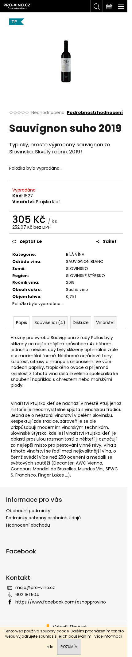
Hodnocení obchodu (28, 525)
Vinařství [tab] (105, 322)
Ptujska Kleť (48, 202)
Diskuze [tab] (81, 322)
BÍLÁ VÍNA (75, 254)
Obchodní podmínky (28, 511)
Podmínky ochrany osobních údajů (43, 518)
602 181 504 (27, 595)
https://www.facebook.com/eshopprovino (60, 602)
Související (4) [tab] (49, 322)
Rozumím (69, 646)
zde (49, 646)
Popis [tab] (21, 322)
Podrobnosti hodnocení (95, 113)
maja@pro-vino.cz (35, 587)
